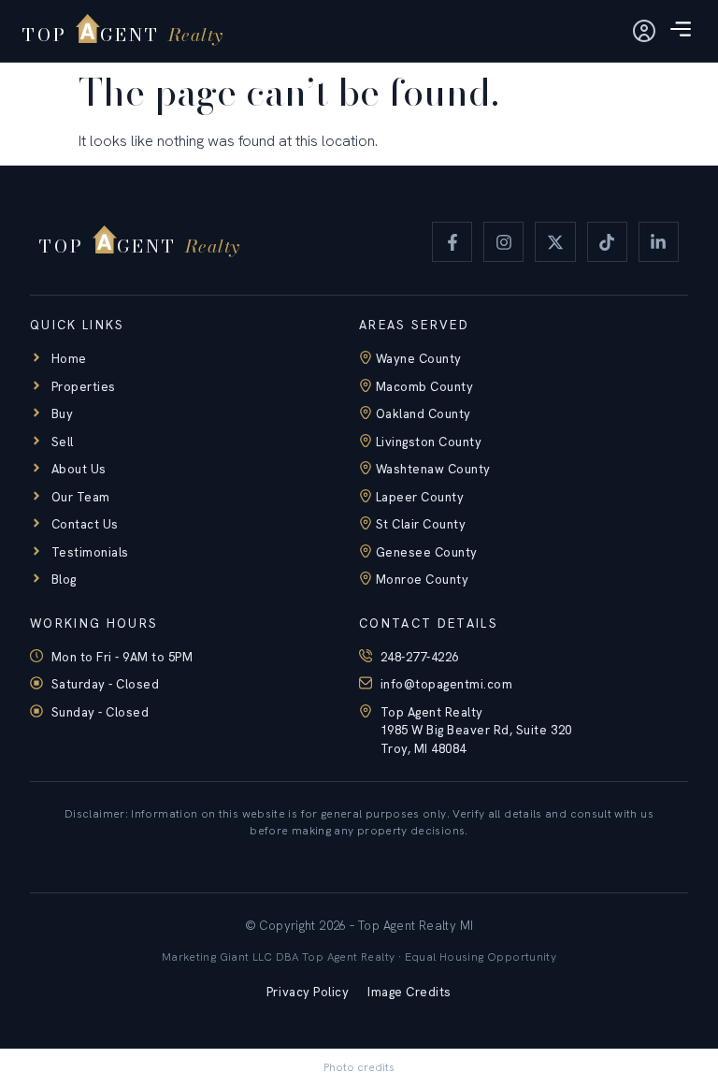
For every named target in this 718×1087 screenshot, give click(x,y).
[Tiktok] (607, 242)
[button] (680, 31)
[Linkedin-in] (659, 242)
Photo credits (359, 1067)
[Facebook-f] (452, 242)
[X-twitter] (555, 242)
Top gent (110, 34)
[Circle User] (644, 31)
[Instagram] (503, 242)
